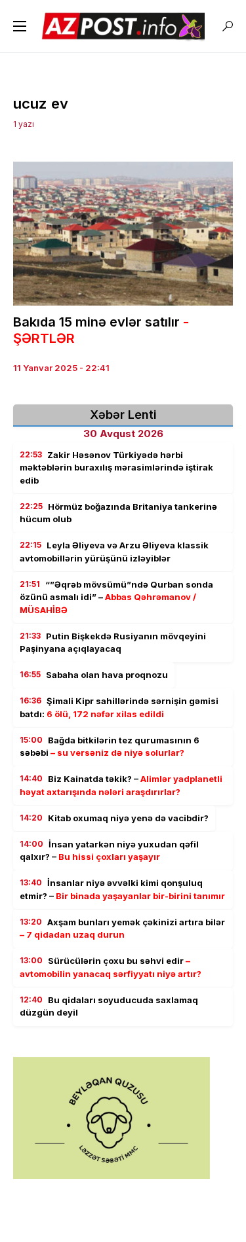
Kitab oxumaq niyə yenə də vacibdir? (114, 818)
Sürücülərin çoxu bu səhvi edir (110, 967)
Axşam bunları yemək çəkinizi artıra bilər (122, 928)
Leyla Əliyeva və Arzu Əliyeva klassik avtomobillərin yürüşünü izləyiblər (114, 551)
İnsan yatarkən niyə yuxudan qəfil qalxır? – (109, 850)
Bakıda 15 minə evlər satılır (101, 330)
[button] (19, 26)
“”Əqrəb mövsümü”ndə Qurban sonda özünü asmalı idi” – (116, 597)
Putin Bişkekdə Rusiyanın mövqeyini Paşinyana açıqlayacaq (113, 642)
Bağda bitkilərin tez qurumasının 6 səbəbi (109, 746)
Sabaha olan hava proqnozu (94, 674)
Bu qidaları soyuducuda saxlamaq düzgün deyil (109, 1006)
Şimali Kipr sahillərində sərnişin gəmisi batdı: (119, 707)
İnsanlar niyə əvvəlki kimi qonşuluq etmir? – (122, 889)
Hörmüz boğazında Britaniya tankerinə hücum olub (118, 513)
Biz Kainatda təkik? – (121, 785)
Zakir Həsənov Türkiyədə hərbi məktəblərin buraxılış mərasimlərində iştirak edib (116, 468)
